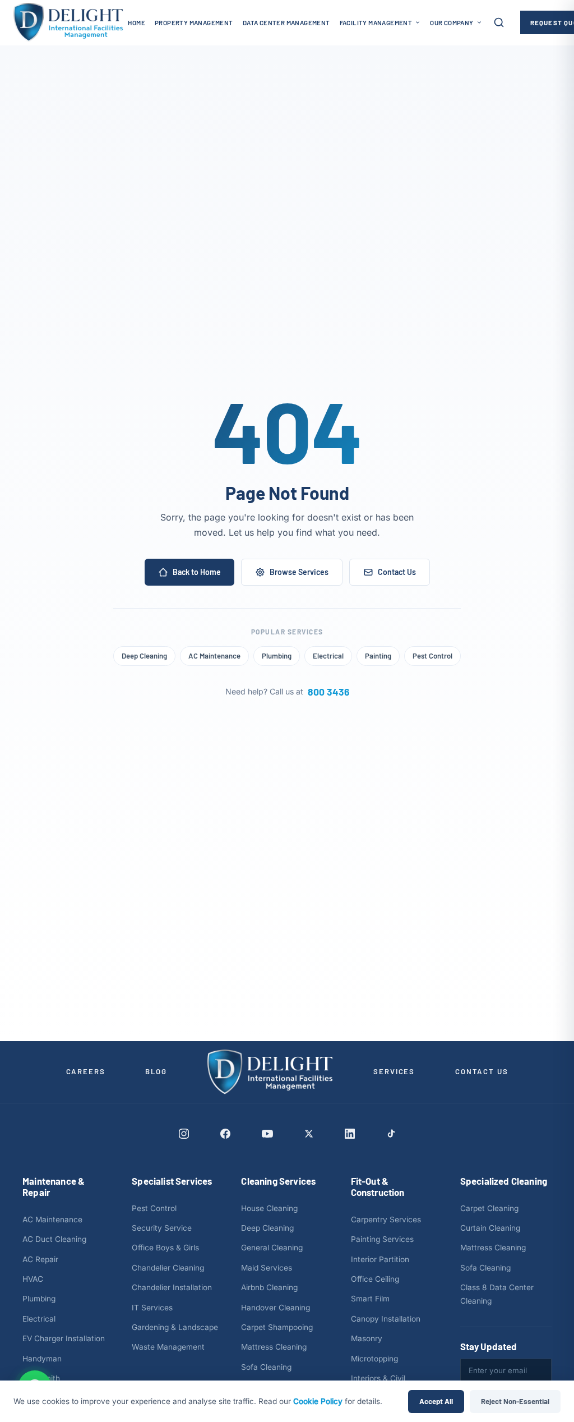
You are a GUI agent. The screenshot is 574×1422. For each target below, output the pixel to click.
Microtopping (374, 1358)
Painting (378, 655)
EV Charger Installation (63, 1338)
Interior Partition (380, 1259)
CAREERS (85, 1071)
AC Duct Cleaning (54, 1239)
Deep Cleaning (144, 655)
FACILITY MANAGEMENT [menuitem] (376, 22)
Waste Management (168, 1346)
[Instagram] (184, 1134)
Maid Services (266, 1267)
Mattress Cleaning (274, 1346)
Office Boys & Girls (165, 1247)
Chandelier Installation (172, 1287)
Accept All (436, 1401)
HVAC (32, 1278)
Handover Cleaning (275, 1307)
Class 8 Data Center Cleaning (497, 1294)
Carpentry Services (386, 1219)
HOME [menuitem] (136, 22)
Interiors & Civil (378, 1378)
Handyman (42, 1358)
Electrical (328, 655)
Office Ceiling (375, 1278)
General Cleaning (272, 1247)
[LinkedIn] (350, 1134)
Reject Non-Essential (515, 1401)
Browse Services (299, 572)
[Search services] (499, 22)
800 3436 (328, 691)
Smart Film (370, 1298)
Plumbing (276, 655)
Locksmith (41, 1378)
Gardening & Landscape (175, 1327)
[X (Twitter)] (308, 1133)
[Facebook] (225, 1134)
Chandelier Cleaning (168, 1267)
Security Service (162, 1227)
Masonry (366, 1338)
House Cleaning (269, 1208)
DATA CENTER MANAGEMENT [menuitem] (286, 22)
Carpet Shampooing (277, 1327)
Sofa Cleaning (266, 1367)
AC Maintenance (214, 655)
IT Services (152, 1307)
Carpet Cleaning (489, 1208)
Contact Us (397, 572)
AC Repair (40, 1259)
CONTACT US (481, 1071)
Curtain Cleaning (490, 1227)
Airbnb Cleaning (269, 1287)
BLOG (155, 1071)
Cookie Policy (317, 1401)
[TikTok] (391, 1133)
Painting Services (382, 1239)
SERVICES (394, 1071)
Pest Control (432, 655)
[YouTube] (267, 1133)
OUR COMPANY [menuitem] (451, 22)
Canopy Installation (385, 1318)
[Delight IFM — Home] (68, 22)
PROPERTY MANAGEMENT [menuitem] (194, 22)
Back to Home (197, 572)
